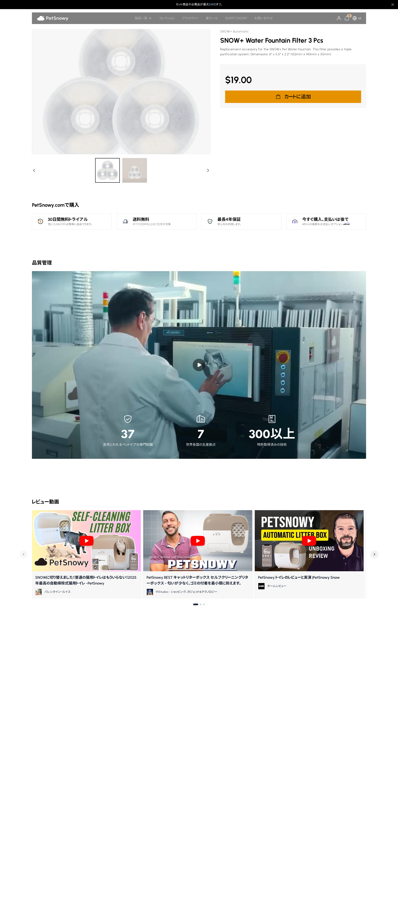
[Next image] (207, 170)
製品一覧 (141, 18)
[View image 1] (107, 170)
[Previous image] (34, 170)
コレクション (167, 18)
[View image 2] (134, 170)
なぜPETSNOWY (236, 18)
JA (359, 18)
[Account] (338, 18)
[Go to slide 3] (204, 604)
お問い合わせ (263, 18)
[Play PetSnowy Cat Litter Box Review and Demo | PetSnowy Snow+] (309, 540)
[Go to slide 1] (195, 604)
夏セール (212, 18)
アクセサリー (190, 18)
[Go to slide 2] (200, 604)
